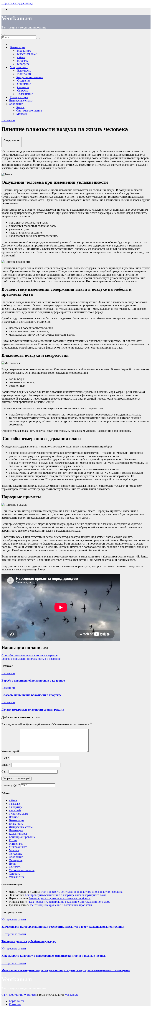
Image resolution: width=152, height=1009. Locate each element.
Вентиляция (16, 820)
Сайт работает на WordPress (19, 994)
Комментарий (10, 751)
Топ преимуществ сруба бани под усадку (28, 941)
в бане (13, 800)
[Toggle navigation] (2, 34)
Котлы (20, 107)
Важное (14, 817)
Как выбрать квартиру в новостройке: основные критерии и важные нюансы (53, 955)
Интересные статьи (21, 100)
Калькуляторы (18, 833)
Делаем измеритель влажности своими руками (32, 709)
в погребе (15, 810)
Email (6, 764)
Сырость (14, 873)
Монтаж (21, 113)
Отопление (16, 103)
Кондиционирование (29, 77)
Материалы (16, 843)
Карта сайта (16, 1001)
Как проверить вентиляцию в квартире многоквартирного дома (82, 891)
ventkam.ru (71, 994)
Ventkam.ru (16, 18)
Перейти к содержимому (17, 3)
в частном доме (18, 813)
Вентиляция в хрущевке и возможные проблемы (59, 898)
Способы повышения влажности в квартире (29, 655)
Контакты (15, 1004)
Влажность (8, 120)
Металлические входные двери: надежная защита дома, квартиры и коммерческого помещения (65, 970)
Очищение (15, 860)
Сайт (4, 771)
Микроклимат (18, 847)
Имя (5, 757)
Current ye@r (10, 785)
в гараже (14, 803)
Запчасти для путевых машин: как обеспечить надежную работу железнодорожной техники (62, 926)
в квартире (16, 807)
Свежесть (15, 866)
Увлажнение (16, 876)
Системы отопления (29, 110)
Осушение (15, 853)
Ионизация (16, 830)
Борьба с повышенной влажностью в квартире (30, 658)
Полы (12, 863)
